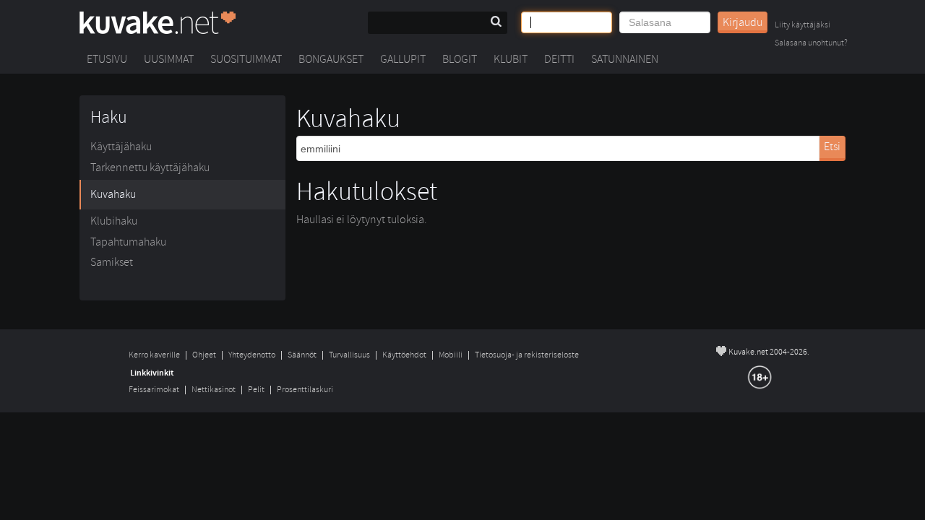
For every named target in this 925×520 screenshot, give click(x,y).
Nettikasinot (214, 389)
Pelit (256, 389)
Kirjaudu (742, 22)
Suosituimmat (246, 59)
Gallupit (403, 59)
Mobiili (450, 355)
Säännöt (302, 355)
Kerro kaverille (154, 355)
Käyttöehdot (404, 355)
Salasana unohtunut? (811, 43)
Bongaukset (330, 59)
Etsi (832, 146)
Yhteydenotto (251, 355)
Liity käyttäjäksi (802, 25)
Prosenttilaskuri (305, 389)
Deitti (559, 59)
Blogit (459, 59)
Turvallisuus (349, 355)
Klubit (511, 59)
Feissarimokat (154, 389)
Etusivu (107, 59)
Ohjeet (204, 355)
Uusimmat (169, 59)
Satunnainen (624, 59)
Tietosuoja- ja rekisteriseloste (527, 355)
